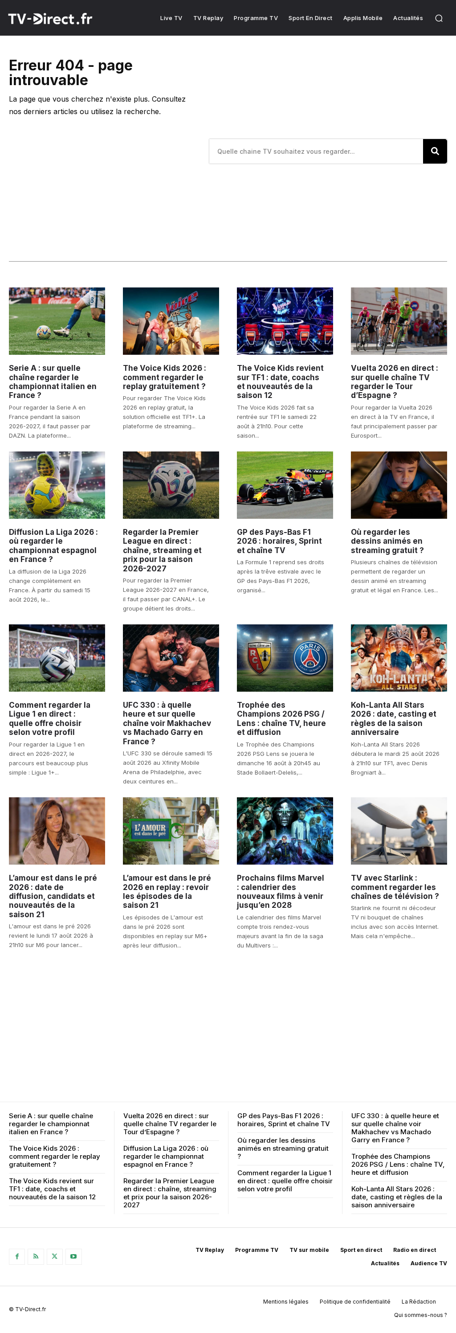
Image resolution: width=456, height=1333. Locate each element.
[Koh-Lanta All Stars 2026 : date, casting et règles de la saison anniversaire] (399, 658)
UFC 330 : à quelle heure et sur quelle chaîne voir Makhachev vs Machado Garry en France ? (167, 723)
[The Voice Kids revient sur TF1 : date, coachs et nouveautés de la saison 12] (285, 321)
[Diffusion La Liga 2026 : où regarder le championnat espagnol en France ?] (57, 485)
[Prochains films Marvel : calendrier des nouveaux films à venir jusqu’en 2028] (285, 831)
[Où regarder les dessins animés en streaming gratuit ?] (399, 485)
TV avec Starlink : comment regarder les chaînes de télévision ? (395, 887)
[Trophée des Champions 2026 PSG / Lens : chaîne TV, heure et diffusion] (285, 658)
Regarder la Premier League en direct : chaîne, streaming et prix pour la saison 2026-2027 (162, 550)
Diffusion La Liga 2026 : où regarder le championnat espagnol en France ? (53, 546)
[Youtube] (73, 1257)
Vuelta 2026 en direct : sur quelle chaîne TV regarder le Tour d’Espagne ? (394, 382)
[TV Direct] (61, 18)
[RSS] (36, 1257)
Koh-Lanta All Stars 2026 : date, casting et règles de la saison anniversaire (393, 719)
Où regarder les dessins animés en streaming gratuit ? (387, 541)
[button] (438, 17)
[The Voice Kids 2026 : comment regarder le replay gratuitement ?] (171, 321)
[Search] (435, 151)
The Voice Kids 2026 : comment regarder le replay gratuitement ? (164, 377)
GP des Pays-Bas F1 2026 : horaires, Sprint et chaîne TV (279, 541)
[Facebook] (17, 1257)
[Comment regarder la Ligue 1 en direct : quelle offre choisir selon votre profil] (57, 658)
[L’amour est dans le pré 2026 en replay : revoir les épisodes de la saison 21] (171, 831)
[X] (55, 1257)
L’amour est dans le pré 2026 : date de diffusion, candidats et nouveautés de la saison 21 (53, 896)
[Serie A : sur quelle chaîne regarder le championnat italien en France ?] (57, 321)
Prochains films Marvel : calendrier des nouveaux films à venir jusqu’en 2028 (280, 892)
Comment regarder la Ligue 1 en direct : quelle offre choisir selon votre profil (49, 719)
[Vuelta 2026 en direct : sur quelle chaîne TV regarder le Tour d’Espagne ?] (399, 321)
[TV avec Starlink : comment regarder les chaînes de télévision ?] (399, 831)
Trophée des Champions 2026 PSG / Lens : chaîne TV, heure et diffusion (281, 719)
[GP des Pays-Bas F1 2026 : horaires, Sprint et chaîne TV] (285, 485)
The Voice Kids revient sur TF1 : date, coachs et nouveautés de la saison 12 (280, 382)
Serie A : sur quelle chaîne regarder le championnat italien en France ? (53, 382)
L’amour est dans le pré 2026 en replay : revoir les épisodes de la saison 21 (167, 892)
